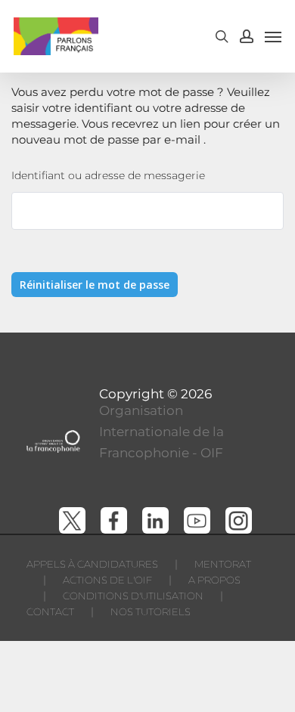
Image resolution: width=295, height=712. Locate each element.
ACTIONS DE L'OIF (107, 580)
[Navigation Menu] (273, 36)
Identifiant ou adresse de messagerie (108, 175)
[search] (221, 36)
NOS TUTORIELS (150, 611)
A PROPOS (214, 580)
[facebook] (114, 520)
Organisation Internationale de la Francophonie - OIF (161, 431)
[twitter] (72, 520)
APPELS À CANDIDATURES (92, 564)
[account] (246, 36)
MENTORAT (222, 564)
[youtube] (197, 520)
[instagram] (238, 520)
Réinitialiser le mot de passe (94, 284)
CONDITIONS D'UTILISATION (133, 596)
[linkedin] (155, 520)
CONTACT (50, 611)
